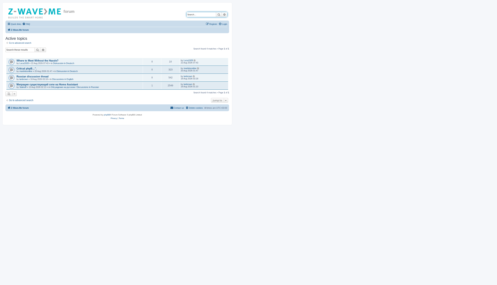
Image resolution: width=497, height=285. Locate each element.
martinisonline (25, 71)
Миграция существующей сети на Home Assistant (47, 84)
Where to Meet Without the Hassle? (37, 60)
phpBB (107, 115)
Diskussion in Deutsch (63, 63)
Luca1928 (24, 63)
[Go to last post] (195, 60)
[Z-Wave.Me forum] (34, 12)
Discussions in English (62, 79)
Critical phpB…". (27, 68)
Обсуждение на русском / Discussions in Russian (75, 87)
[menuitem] (26, 24)
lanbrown (23, 79)
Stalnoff (22, 87)
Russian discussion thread (33, 76)
